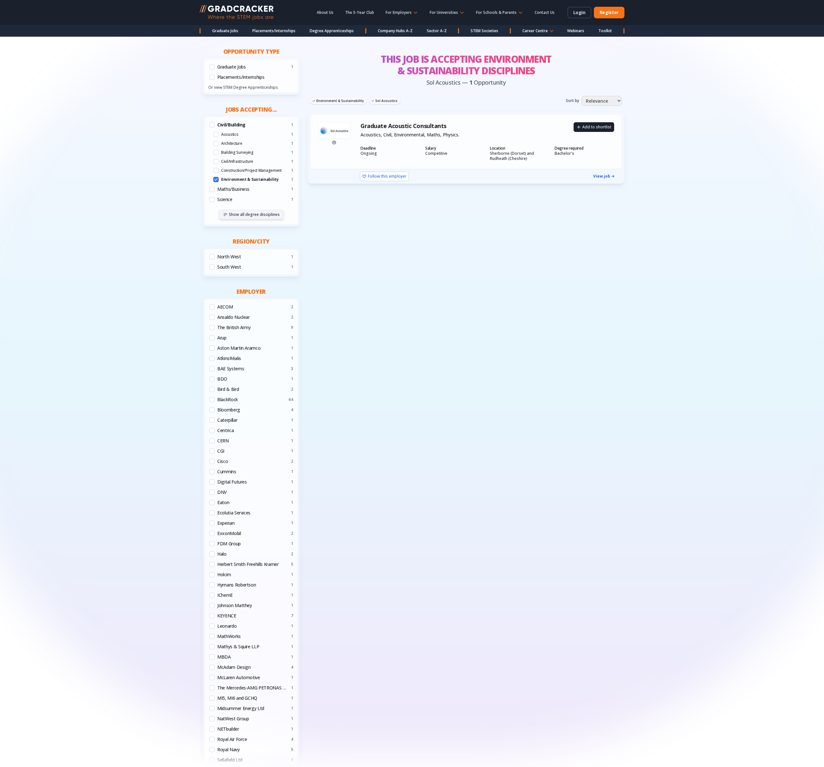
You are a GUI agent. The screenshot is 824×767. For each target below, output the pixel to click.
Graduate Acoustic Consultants (403, 126)
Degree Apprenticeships (332, 30)
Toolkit (605, 30)
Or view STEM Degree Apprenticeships (243, 87)
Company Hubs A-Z (395, 30)
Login (579, 12)
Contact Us (545, 12)
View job (601, 176)
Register (609, 12)
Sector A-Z (437, 30)
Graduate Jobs (225, 30)
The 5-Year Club (359, 12)
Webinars (575, 30)
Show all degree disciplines (254, 214)
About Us (325, 12)
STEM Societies (484, 30)
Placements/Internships (273, 30)
